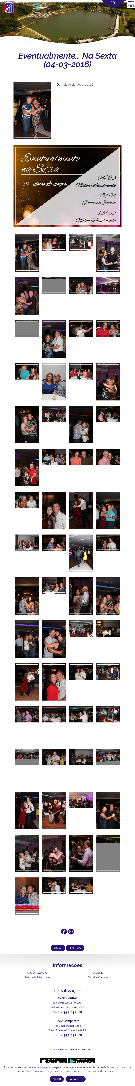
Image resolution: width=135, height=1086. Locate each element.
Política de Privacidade (37, 977)
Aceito (57, 1079)
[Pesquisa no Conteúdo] (114, 7)
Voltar (58, 948)
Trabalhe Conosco (98, 977)
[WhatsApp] (71, 933)
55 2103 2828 (73, 1012)
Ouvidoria (98, 972)
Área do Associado (37, 972)
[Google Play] (81, 1061)
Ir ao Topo (75, 948)
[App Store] (53, 1061)
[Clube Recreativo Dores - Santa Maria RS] (9, 13)
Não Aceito (75, 1079)
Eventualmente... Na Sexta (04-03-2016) (67, 60)
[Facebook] (64, 933)
